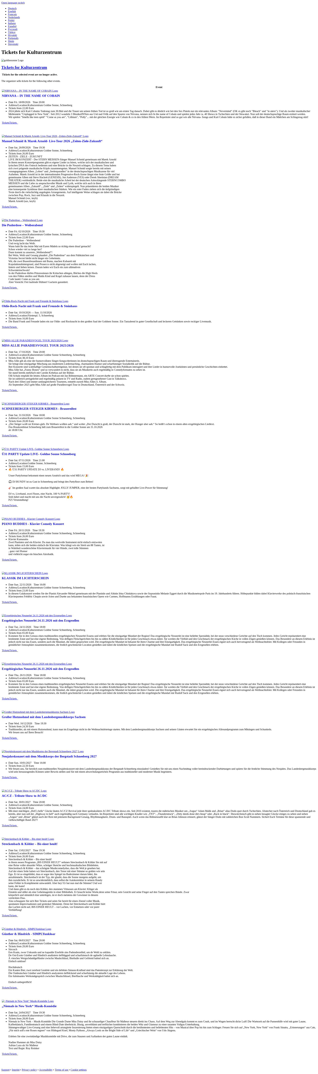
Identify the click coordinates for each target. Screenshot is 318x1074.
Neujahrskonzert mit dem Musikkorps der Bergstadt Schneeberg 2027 (49, 756)
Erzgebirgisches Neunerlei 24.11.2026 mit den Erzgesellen (40, 620)
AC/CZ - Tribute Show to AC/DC (24, 795)
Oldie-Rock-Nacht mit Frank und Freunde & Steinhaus (39, 306)
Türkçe (11, 32)
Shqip (11, 41)
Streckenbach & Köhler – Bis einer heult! (29, 844)
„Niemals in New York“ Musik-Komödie (29, 1006)
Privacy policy (29, 1069)
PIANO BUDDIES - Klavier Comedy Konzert (33, 524)
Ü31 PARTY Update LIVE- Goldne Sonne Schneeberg (39, 454)
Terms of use (62, 1069)
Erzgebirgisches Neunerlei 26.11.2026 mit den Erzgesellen (40, 669)
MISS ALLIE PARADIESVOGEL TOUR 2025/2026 (38, 345)
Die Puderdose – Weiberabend (22, 225)
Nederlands (14, 17)
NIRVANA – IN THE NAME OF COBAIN (31, 95)
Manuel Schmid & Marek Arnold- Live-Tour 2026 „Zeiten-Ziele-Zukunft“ (52, 141)
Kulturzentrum (24, 67)
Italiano (12, 23)
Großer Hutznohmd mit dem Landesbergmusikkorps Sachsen (44, 717)
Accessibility (46, 1069)
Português (13, 38)
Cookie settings (79, 1069)
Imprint (16, 1069)
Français (12, 14)
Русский (12, 29)
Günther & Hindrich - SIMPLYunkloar (28, 934)
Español (12, 26)
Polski (11, 20)
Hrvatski (12, 35)
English (12, 11)
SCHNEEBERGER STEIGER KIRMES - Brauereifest (39, 408)
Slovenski (13, 44)
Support (5, 1069)
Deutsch (12, 8)
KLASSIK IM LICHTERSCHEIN (25, 578)
